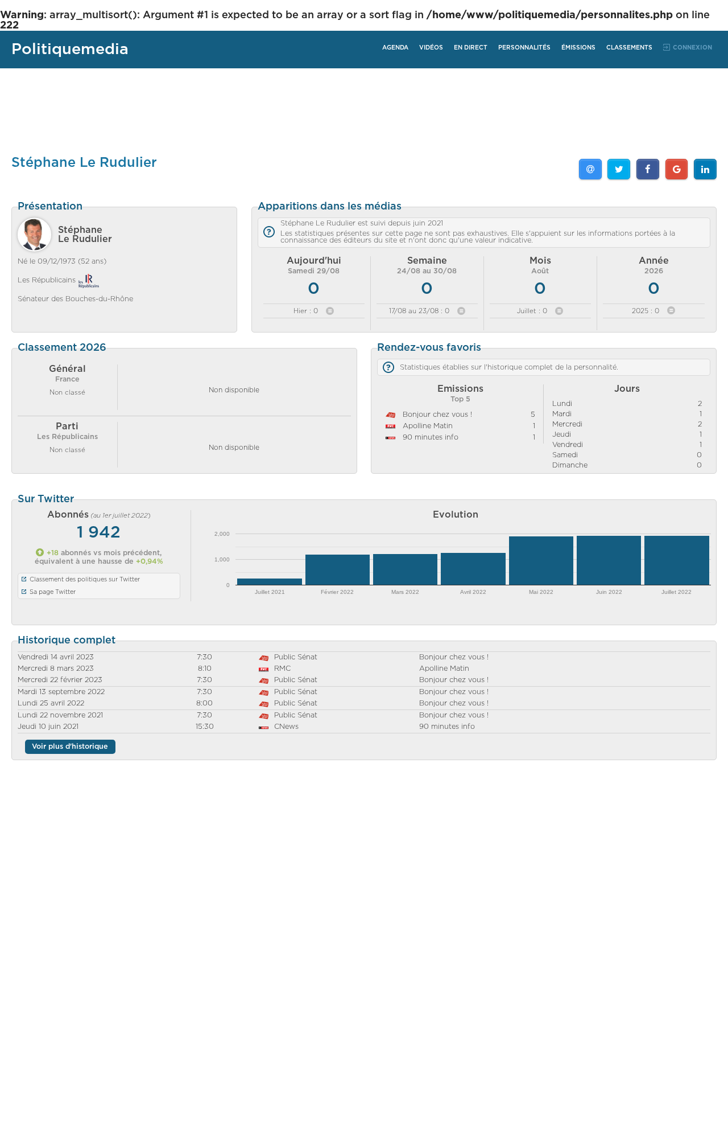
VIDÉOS (431, 48)
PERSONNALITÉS (524, 48)
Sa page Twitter (53, 592)
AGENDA (395, 48)
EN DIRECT (470, 48)
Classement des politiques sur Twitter (85, 579)
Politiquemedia (70, 49)
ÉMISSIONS (578, 48)
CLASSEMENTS (629, 48)
